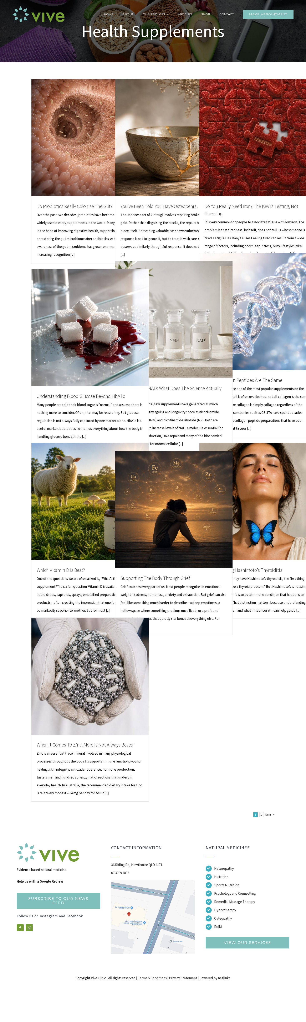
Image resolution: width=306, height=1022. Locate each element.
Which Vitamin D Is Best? (61, 570)
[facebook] (20, 927)
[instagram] (29, 927)
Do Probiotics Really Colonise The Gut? (74, 206)
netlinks (224, 978)
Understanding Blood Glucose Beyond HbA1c (81, 396)
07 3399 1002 (120, 873)
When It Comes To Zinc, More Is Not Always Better (85, 745)
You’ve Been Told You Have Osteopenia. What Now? (171, 206)
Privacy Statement (183, 978)
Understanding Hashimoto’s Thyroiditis (243, 570)
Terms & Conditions (152, 978)
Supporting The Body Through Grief (155, 578)
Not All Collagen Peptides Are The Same (243, 380)
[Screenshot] (153, 882)
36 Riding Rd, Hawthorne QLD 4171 (136, 864)
